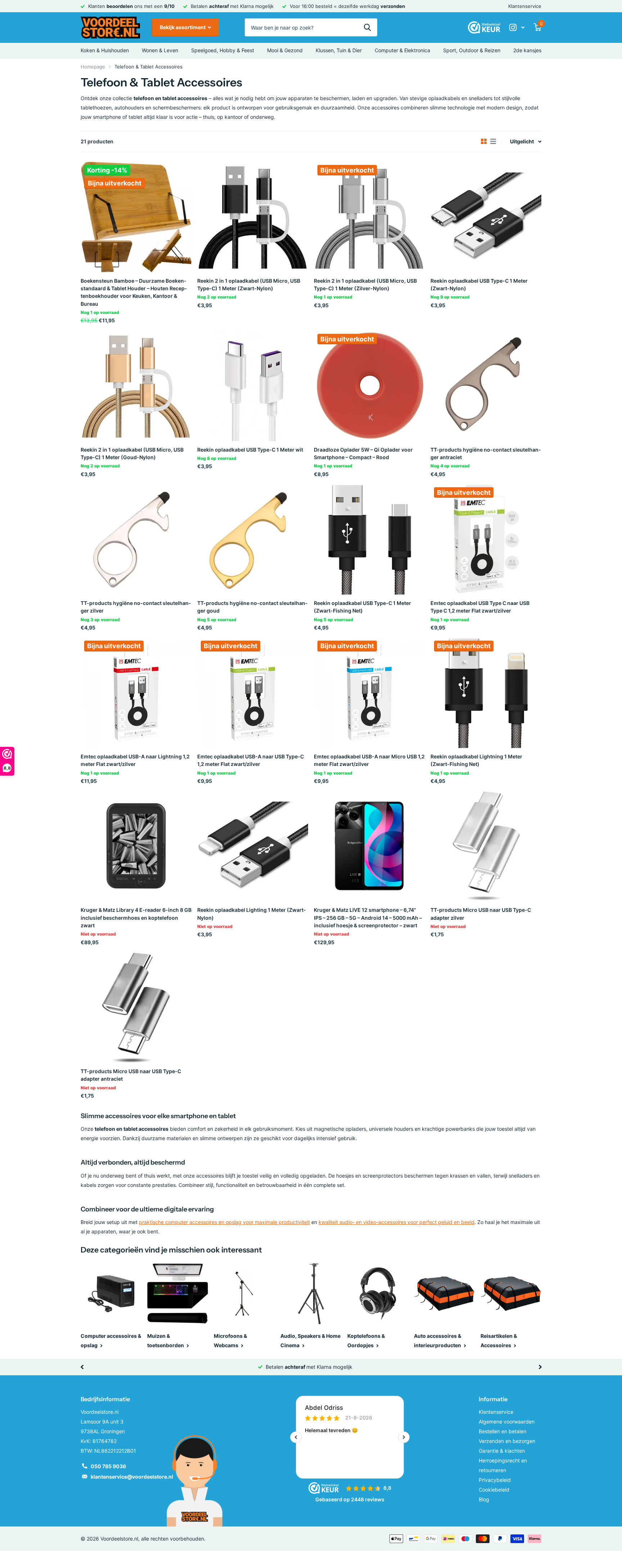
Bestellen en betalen (502, 1431)
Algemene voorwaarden (507, 1421)
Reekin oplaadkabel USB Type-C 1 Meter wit (250, 450)
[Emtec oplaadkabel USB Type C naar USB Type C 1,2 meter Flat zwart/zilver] (486, 539)
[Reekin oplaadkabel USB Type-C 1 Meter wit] (252, 385)
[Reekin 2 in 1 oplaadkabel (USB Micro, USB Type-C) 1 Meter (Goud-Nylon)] (136, 385)
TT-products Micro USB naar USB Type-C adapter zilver (481, 913)
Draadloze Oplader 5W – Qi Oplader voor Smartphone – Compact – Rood (363, 453)
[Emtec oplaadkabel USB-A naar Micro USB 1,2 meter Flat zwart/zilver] (369, 692)
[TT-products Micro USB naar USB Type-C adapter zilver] (486, 845)
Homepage (93, 67)
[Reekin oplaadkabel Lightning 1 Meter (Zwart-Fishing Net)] (486, 692)
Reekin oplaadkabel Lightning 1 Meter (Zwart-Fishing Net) (476, 760)
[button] (82, 1367)
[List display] (493, 141)
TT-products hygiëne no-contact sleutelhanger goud (252, 607)
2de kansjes (527, 50)
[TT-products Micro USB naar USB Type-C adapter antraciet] (136, 1007)
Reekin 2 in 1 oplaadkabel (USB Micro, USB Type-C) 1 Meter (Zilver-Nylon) (365, 284)
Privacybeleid (495, 1480)
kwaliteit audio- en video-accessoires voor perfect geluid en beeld (396, 1222)
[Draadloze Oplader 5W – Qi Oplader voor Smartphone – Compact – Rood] (369, 385)
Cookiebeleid (494, 1490)
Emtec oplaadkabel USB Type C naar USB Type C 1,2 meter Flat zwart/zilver (480, 607)
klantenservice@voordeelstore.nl (132, 1477)
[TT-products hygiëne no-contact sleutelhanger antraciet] (486, 385)
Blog (484, 1499)
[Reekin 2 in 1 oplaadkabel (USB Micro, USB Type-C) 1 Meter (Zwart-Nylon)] (252, 216)
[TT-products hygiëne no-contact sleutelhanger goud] (252, 539)
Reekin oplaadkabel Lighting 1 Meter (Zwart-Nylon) (251, 913)
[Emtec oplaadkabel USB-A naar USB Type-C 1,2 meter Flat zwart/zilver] (252, 692)
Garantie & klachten (502, 1451)
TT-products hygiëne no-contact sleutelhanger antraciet (486, 453)
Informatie (493, 1399)
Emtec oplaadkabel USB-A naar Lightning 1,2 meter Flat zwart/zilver (135, 760)
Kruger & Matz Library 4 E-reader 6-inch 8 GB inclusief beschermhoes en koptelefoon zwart (136, 917)
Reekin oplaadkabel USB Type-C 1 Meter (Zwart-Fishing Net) (362, 607)
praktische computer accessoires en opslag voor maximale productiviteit (224, 1222)
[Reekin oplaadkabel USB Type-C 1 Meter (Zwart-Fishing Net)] (369, 539)
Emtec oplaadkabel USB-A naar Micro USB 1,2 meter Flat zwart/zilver (369, 760)
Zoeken (367, 27)
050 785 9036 (108, 1466)
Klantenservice (524, 6)
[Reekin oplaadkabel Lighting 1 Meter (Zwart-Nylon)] (252, 845)
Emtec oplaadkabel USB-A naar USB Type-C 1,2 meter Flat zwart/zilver (250, 760)
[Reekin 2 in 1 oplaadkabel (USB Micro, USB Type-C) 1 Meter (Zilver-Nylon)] (369, 216)
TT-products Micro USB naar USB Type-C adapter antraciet (131, 1075)
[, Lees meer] (517, 27)
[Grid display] (484, 141)
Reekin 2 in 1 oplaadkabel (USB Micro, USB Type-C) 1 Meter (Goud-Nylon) (132, 453)
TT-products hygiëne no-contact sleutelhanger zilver (136, 607)
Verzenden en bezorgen (507, 1441)
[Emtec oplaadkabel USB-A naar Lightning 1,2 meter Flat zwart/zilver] (136, 692)
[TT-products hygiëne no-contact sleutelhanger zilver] (136, 539)
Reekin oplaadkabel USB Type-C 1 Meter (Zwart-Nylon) (479, 284)
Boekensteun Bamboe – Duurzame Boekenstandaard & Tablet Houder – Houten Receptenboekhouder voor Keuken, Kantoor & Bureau (134, 292)
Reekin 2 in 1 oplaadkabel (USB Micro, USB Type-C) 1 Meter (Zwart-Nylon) (248, 284)
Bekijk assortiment (183, 27)
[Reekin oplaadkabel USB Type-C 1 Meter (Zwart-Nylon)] (486, 216)
